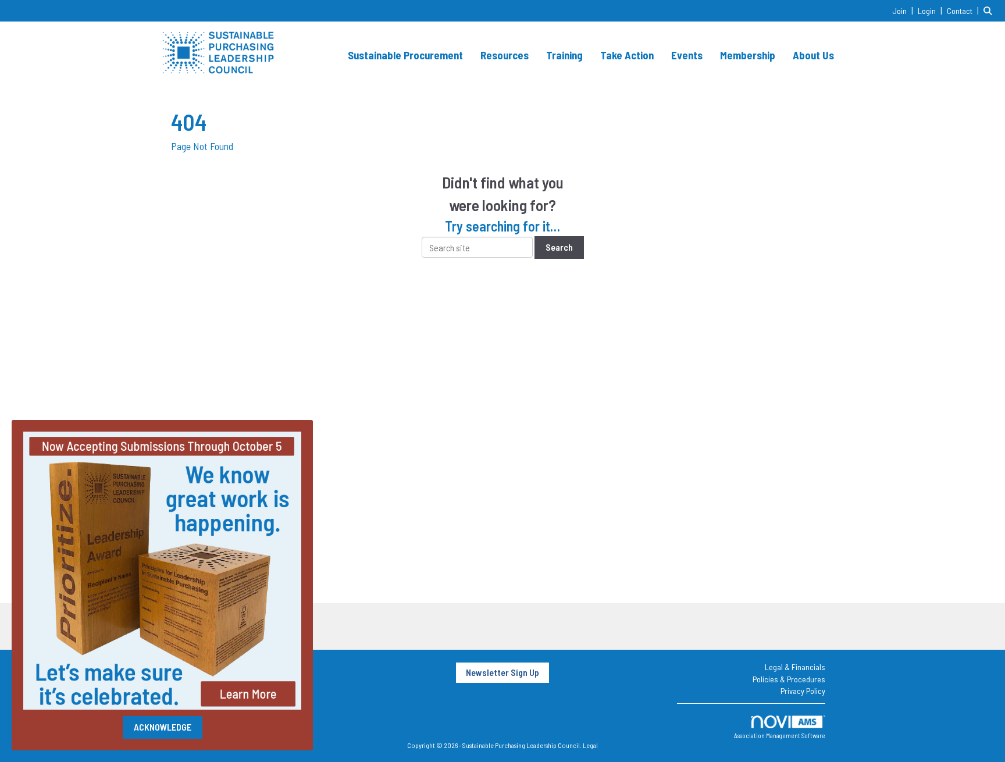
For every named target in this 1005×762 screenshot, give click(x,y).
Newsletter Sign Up (502, 672)
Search (559, 246)
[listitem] (904, 10)
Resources (504, 55)
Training (564, 55)
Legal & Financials (795, 667)
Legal (590, 745)
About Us (813, 55)
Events (687, 55)
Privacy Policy (803, 691)
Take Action (627, 55)
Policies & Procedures (789, 679)
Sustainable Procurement (405, 55)
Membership (747, 55)
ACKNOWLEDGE (162, 726)
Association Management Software (779, 735)
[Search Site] (989, 10)
